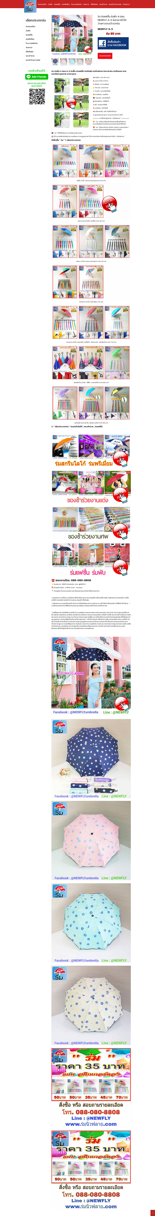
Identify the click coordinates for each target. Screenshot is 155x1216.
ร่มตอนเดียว (42, 4)
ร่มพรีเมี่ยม (66, 4)
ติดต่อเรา (126, 4)
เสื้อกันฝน (94, 4)
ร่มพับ (50, 4)
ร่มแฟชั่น (57, 4)
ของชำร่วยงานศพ (115, 4)
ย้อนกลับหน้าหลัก (105, 56)
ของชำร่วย (103, 4)
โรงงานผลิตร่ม (76, 4)
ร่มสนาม (86, 4)
